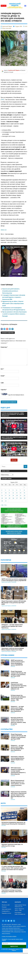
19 (13, 495)
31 (5, 501)
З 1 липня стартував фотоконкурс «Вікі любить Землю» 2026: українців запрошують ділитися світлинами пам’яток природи (13, 868)
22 (24, 495)
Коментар (4, 347)
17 (5, 495)
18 (9, 495)
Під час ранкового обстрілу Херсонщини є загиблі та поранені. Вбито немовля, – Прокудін (14, 314)
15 (24, 493)
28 (20, 498)
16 (2, 495)
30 (2, 501)
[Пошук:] (12, 466)
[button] (25, 5)
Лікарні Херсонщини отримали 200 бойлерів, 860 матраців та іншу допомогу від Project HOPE (13, 602)
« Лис (2, 505)
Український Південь (15, 4)
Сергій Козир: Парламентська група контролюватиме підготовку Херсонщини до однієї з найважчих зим (18, 685)
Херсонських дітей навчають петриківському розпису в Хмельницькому (11, 291)
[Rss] (14, 921)
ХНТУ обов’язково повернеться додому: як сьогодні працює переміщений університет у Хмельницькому (18, 771)
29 (24, 498)
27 (17, 498)
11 (9, 493)
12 (13, 493)
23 (2, 498)
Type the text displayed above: (16, 395)
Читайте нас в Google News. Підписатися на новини (14, 532)
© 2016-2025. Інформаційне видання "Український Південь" (14, 950)
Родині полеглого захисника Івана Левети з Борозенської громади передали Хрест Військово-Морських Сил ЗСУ (18, 795)
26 (13, 498)
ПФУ (2, 99)
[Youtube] (8, 921)
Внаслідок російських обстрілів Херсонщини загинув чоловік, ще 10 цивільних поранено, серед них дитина (18, 721)
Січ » (5, 505)
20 (17, 495)
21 (20, 495)
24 (6, 498)
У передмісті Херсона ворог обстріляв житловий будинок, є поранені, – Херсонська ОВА (13, 297)
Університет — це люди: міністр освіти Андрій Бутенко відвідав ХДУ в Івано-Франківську (12, 626)
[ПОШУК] (25, 466)
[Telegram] (11, 921)
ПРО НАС (14, 460)
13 (16, 493)
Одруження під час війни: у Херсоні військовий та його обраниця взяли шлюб (13, 303)
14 (20, 493)
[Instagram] (6, 921)
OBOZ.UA (3, 230)
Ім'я (2, 369)
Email (3, 376)
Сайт (2, 382)
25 (9, 498)
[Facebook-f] (3, 921)
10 (5, 493)
